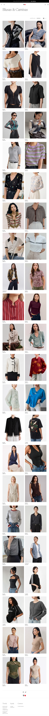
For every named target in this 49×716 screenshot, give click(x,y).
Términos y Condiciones (5, 709)
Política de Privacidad (5, 707)
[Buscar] (4, 4)
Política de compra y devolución (5, 712)
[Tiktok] (25, 692)
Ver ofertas (33, 1)
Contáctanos (20, 706)
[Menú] (1, 4)
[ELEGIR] (22, 45)
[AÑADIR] (44, 45)
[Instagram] (23, 692)
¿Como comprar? (12, 707)
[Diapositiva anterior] (4, 34)
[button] (39, 18)
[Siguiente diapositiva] (22, 34)
